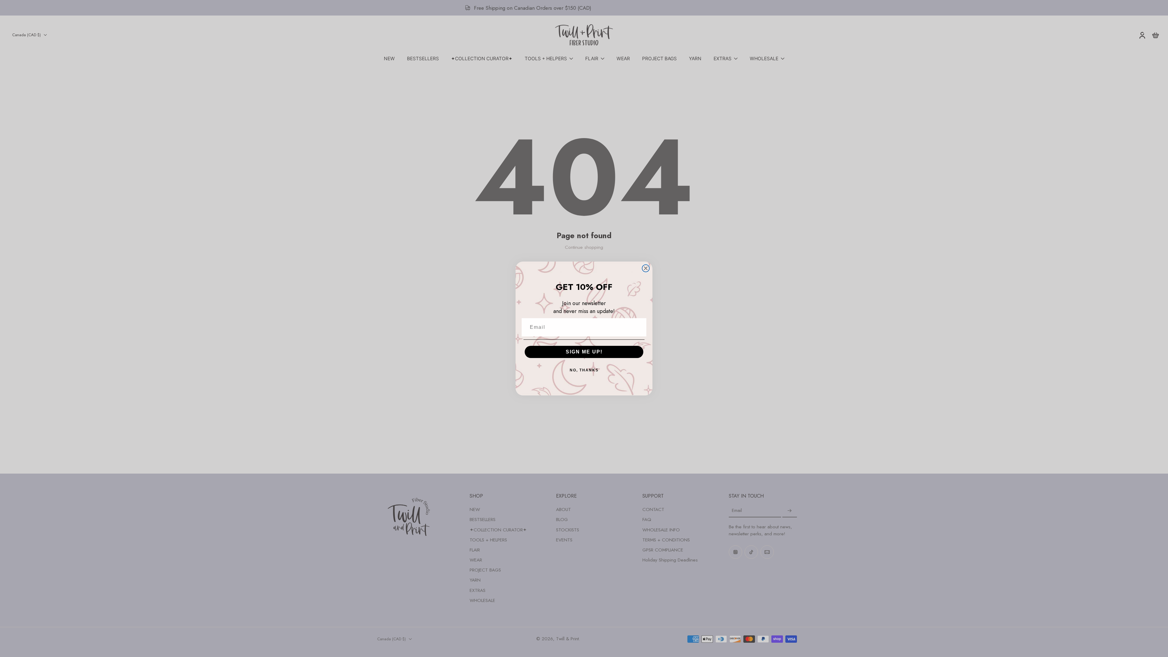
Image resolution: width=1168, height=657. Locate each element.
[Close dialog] (645, 268)
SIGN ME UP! (584, 351)
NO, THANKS (584, 370)
